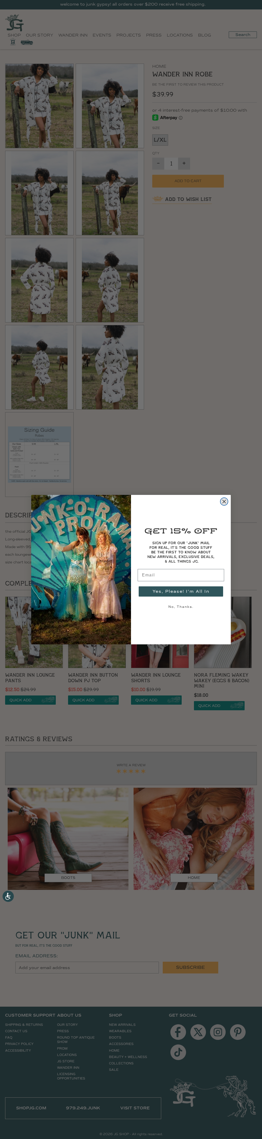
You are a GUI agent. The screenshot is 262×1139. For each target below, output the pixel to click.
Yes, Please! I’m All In (181, 591)
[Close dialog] (224, 501)
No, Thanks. (180, 607)
